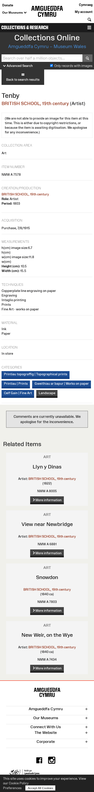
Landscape (47, 393)
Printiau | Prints (16, 383)
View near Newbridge (47, 524)
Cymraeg (85, 5)
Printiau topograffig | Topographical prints (35, 374)
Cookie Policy (19, 783)
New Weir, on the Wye (47, 635)
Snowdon (47, 577)
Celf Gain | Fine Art (18, 393)
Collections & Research (24, 27)
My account (83, 12)
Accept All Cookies (40, 788)
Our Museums (13, 12)
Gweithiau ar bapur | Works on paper (62, 383)
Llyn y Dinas (47, 467)
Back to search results (23, 79)
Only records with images (73, 66)
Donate (7, 5)
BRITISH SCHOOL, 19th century (35, 103)
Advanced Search (19, 66)
